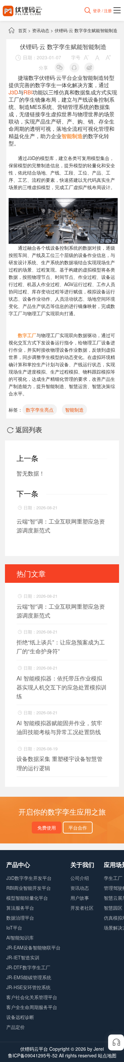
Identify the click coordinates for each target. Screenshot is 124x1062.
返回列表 (24, 429)
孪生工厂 (113, 878)
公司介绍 (79, 878)
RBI (27, 92)
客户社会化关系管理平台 (31, 997)
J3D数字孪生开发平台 (29, 878)
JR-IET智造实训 (22, 957)
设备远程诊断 (20, 1017)
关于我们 (82, 864)
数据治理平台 (20, 917)
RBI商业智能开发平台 (28, 888)
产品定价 (15, 1027)
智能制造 (74, 409)
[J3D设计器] (63, 201)
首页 (22, 30)
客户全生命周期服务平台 (31, 1007)
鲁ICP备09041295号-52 (33, 1055)
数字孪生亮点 (40, 409)
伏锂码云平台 (34, 1048)
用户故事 (79, 897)
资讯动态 (40, 30)
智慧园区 (113, 907)
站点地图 (107, 1055)
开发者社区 (82, 907)
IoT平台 (14, 927)
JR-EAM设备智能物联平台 (33, 947)
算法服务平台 (20, 907)
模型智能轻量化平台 (27, 897)
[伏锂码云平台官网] (22, 10)
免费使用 (46, 827)
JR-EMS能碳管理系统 (28, 977)
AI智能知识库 (20, 937)
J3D (13, 92)
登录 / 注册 (102, 10)
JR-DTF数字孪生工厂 (28, 967)
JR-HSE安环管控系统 (28, 987)
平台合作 (77, 827)
